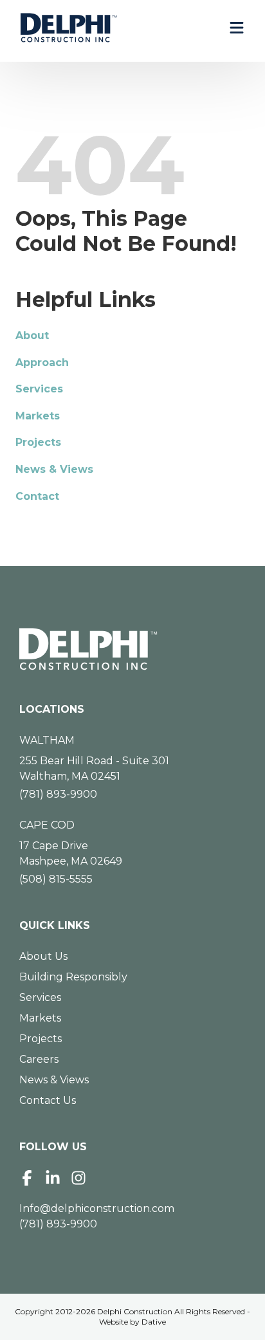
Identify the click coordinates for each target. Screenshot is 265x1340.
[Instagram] (78, 1178)
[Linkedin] (52, 1178)
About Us (43, 956)
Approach (42, 362)
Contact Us (47, 1100)
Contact (37, 496)
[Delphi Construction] (69, 27)
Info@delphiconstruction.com (96, 1208)
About (32, 335)
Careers (39, 1059)
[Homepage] (132, 649)
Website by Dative (132, 1321)
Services (39, 389)
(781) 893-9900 (58, 794)
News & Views (54, 469)
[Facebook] (27, 1178)
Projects (38, 442)
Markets (37, 416)
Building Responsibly (73, 977)
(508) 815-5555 (56, 879)
